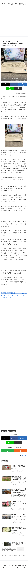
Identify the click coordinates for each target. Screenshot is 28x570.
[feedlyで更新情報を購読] (7, 450)
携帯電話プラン (12, 431)
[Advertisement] (14, 22)
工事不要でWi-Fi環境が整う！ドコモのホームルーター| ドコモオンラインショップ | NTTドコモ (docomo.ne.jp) (14, 295)
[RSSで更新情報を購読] (20, 450)
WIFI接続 (5, 431)
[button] (18, 88)
